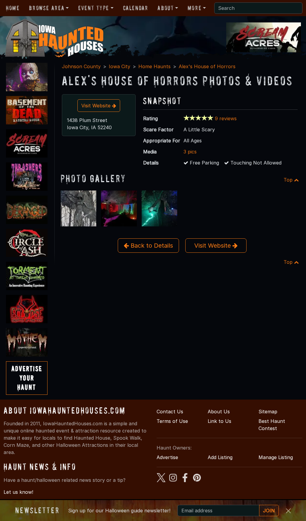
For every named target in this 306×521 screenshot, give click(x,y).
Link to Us (219, 421)
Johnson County (81, 66)
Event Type (93, 8)
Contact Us (170, 412)
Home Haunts (154, 66)
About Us (219, 412)
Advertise (167, 457)
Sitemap (267, 412)
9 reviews (226, 118)
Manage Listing (275, 457)
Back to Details (151, 245)
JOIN (269, 511)
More (194, 8)
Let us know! (18, 492)
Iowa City (119, 66)
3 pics (190, 152)
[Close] (288, 510)
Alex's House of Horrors (207, 66)
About (165, 8)
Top (289, 180)
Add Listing (220, 457)
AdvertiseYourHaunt (26, 378)
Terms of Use (172, 421)
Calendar (135, 8)
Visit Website (96, 106)
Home (12, 8)
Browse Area (46, 8)
